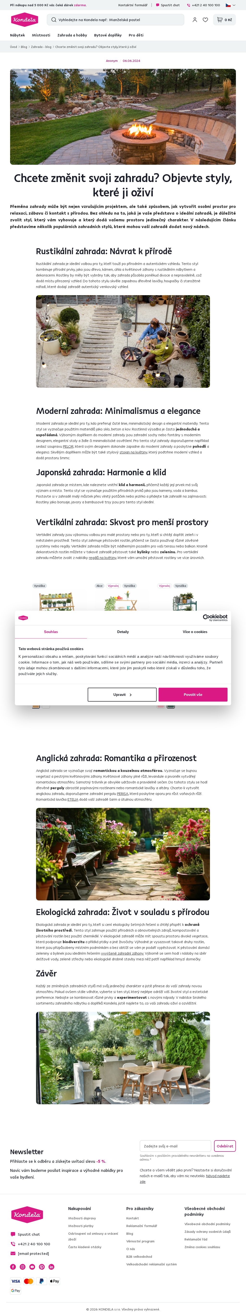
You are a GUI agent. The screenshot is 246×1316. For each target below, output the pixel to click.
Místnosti (41, 35)
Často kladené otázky (84, 1247)
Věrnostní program (140, 1241)
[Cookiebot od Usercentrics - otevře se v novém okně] (206, 618)
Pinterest (42, 1267)
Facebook (13, 1267)
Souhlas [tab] (51, 632)
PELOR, (68, 446)
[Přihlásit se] (195, 20)
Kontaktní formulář (133, 5)
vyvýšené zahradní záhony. (122, 953)
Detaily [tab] (123, 632)
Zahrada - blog (41, 47)
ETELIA (73, 799)
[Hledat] (53, 19)
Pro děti (136, 35)
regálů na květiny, (103, 557)
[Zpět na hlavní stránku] (24, 19)
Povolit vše (193, 694)
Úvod (13, 47)
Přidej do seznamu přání (84, 586)
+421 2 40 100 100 (206, 5)
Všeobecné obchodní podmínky (207, 1224)
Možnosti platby (80, 1226)
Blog (24, 47)
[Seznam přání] (205, 20)
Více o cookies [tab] (195, 632)
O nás (130, 1249)
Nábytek (17, 35)
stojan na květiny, (134, 452)
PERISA (122, 793)
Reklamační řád (195, 1239)
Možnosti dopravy (82, 1218)
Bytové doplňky (108, 35)
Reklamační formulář (141, 1226)
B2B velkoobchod (139, 1256)
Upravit (119, 694)
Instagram (22, 1267)
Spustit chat (170, 5)
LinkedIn (51, 1267)
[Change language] (231, 5)
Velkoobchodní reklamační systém (151, 1264)
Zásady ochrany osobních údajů (207, 1231)
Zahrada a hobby (72, 35)
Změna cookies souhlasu (202, 1247)
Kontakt (132, 1218)
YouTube (32, 1267)
